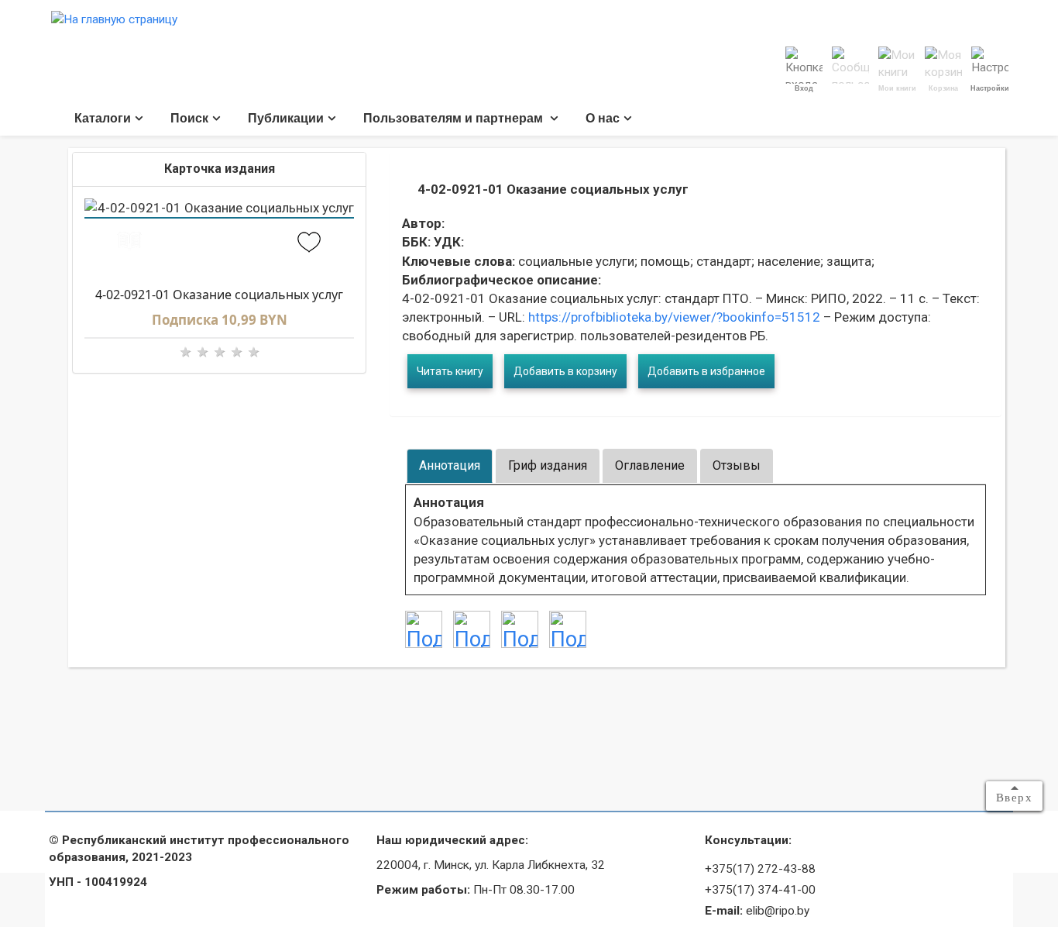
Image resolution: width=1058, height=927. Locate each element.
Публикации (286, 118)
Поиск (189, 118)
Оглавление (650, 465)
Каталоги (102, 118)
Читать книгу (450, 371)
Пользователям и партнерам (454, 118)
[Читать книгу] (129, 244)
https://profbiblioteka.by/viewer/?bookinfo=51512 (672, 317)
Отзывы (737, 465)
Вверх (1014, 797)
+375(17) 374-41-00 (760, 890)
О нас (603, 118)
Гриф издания (547, 465)
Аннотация (449, 465)
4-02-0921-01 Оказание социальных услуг (219, 294)
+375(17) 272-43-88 (760, 869)
